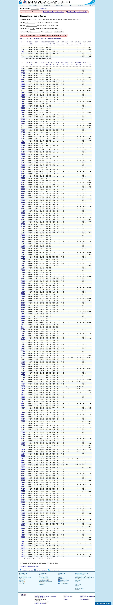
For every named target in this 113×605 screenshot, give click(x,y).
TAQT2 (23, 234)
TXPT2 (23, 515)
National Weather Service (40, 597)
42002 (23, 381)
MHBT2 (23, 190)
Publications (41, 584)
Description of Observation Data (29, 566)
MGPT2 (23, 471)
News (70, 5)
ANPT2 (23, 142)
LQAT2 (23, 256)
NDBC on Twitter (55, 570)
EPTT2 (23, 425)
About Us (77, 585)
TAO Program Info (42, 574)
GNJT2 (23, 427)
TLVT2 (23, 267)
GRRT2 (23, 396)
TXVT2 (23, 236)
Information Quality (68, 596)
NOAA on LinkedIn (41, 570)
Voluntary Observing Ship (44, 579)
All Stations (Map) (23, 574)
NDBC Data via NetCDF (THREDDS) (82, 576)
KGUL (22, 392)
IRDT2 (23, 92)
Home (21, 5)
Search (80, 5)
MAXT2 (23, 300)
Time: (42, 32)
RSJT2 (23, 68)
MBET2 (23, 302)
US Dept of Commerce (39, 595)
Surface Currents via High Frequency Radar (84, 577)
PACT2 (23, 114)
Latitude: (22, 22)
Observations (32, 5)
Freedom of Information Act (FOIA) (87, 596)
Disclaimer (66, 595)
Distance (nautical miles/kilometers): (46, 29)
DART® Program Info (43, 576)
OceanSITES (77, 580)
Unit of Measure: (24, 29)
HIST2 (23, 493)
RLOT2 (23, 482)
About (90, 5)
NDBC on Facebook (27, 570)
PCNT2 (23, 313)
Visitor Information (79, 588)
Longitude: (23, 25)
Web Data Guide (42, 580)
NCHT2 (23, 455)
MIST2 (23, 164)
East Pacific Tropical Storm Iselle (77, 12)
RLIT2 (23, 129)
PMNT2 (23, 103)
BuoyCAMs (21, 580)
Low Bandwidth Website (80, 574)
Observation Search (23, 576)
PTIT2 (23, 223)
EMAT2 (23, 344)
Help (65, 597)
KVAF (22, 341)
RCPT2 (23, 278)
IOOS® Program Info (43, 577)
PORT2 (23, 528)
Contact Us (77, 589)
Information (46, 5)
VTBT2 (23, 289)
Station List (43, 8)
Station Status (42, 583)
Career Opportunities (84, 599)
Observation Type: (25, 32)
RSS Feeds (21, 581)
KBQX (22, 51)
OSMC (76, 581)
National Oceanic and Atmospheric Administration (45, 596)
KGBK (22, 541)
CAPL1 (23, 547)
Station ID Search (25, 8)
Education (59, 5)
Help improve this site (103, 603)
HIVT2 (23, 144)
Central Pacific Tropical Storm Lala (53, 12)
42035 (23, 449)
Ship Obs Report (22, 579)
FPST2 (23, 359)
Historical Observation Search (25, 577)
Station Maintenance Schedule (45, 581)
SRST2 (23, 504)
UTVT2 (23, 147)
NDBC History (78, 587)
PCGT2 (23, 202)
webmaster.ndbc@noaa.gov (40, 603)
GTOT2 (23, 412)
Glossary (66, 599)
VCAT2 (23, 330)
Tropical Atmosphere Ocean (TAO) (82, 579)
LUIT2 (23, 370)
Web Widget (21, 583)
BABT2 (23, 79)
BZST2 (23, 201)
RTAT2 (23, 145)
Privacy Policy (83, 595)
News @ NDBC (61, 578)
